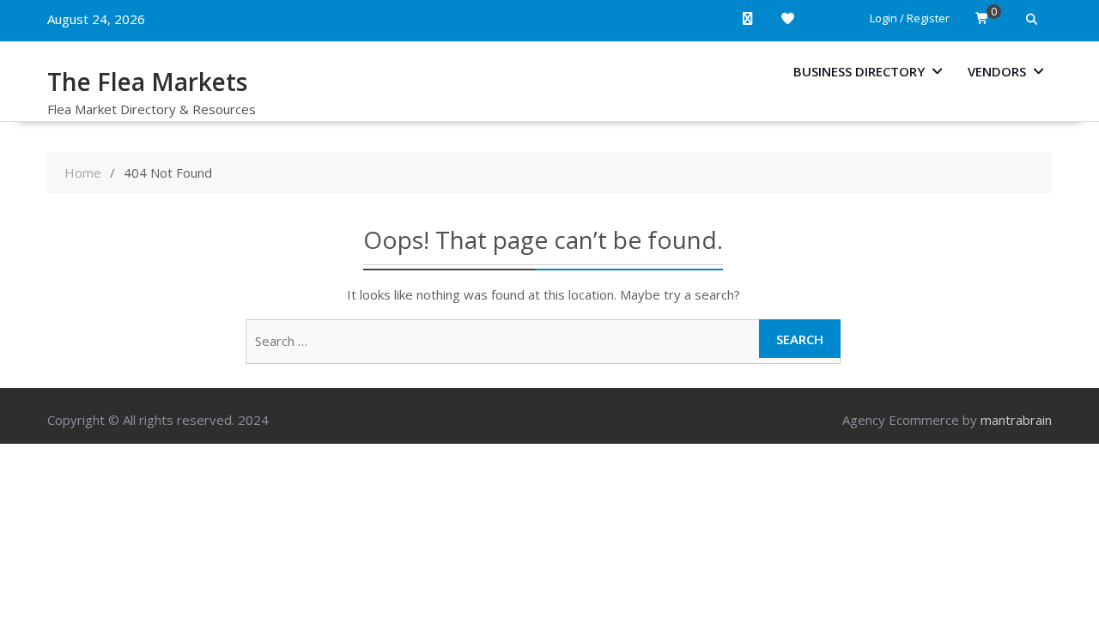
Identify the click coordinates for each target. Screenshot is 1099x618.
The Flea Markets (147, 81)
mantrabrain (1016, 419)
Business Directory (859, 71)
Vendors (997, 71)
